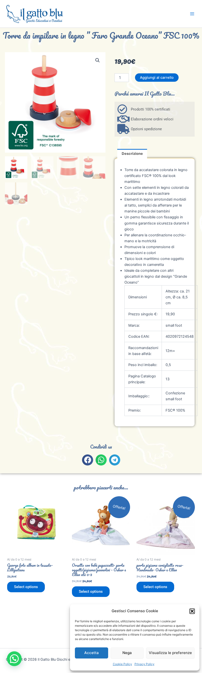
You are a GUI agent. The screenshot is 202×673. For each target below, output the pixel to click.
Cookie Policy (122, 664)
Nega (127, 652)
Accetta (91, 652)
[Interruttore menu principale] (192, 14)
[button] (192, 611)
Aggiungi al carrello (157, 77)
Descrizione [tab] (132, 153)
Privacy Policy (144, 664)
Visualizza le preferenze (170, 652)
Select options (26, 587)
